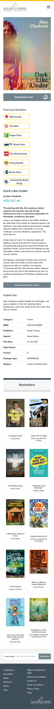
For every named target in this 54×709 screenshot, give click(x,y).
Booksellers (8, 674)
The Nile (14, 126)
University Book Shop (19, 181)
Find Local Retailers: (14, 109)
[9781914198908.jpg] (27, 53)
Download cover (24, 97)
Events (6, 686)
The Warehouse (18, 153)
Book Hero (15, 172)
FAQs (29, 693)
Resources (7, 682)
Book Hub (19, 144)
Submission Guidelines (36, 677)
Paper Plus (15, 135)
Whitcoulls (15, 116)
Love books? (10, 656)
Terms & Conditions (35, 685)
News (5, 690)
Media (5, 678)
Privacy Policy (33, 689)
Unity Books (16, 163)
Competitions (8, 670)
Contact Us (31, 681)
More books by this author (27, 285)
